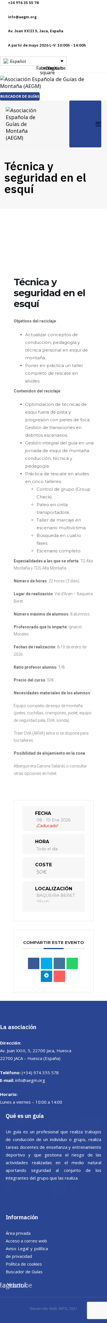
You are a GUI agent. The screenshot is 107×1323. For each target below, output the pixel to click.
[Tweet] (46, 963)
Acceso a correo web (26, 1241)
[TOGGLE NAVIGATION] (85, 124)
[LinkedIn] (59, 963)
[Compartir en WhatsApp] (72, 963)
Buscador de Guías (24, 1271)
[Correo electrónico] (59, 976)
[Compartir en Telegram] (46, 976)
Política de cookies (24, 1264)
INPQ (63, 1308)
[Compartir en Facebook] (33, 963)
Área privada (18, 1233)
